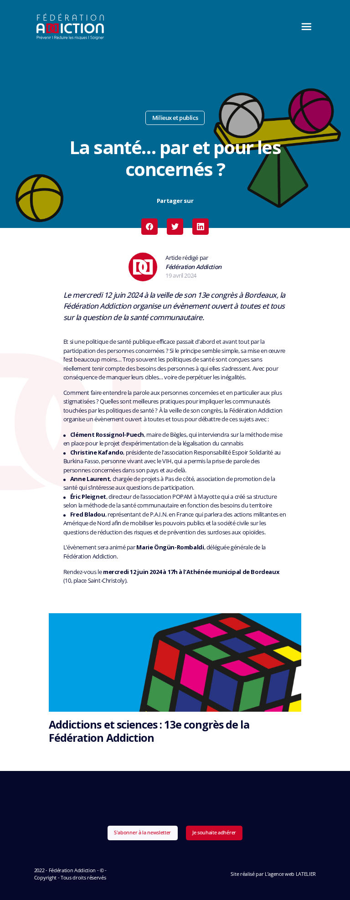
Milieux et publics (175, 118)
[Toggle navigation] (304, 26)
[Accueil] (70, 26)
